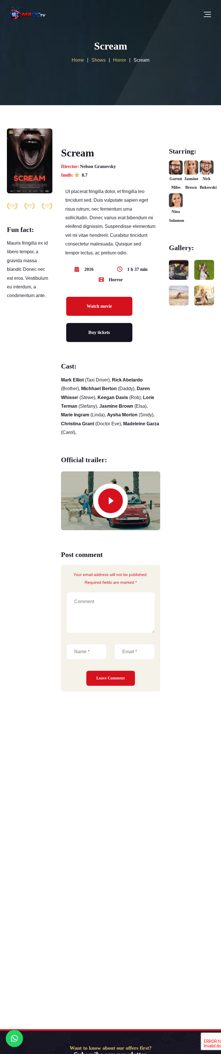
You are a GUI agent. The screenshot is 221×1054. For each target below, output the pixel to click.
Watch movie (99, 306)
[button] (14, 1038)
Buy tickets (99, 332)
